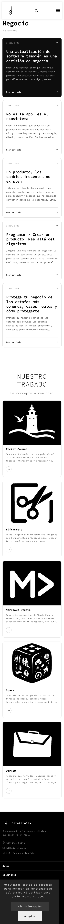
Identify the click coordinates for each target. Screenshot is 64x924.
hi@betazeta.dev (16, 848)
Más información (30, 906)
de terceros (43, 884)
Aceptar (30, 916)
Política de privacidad (20, 853)
